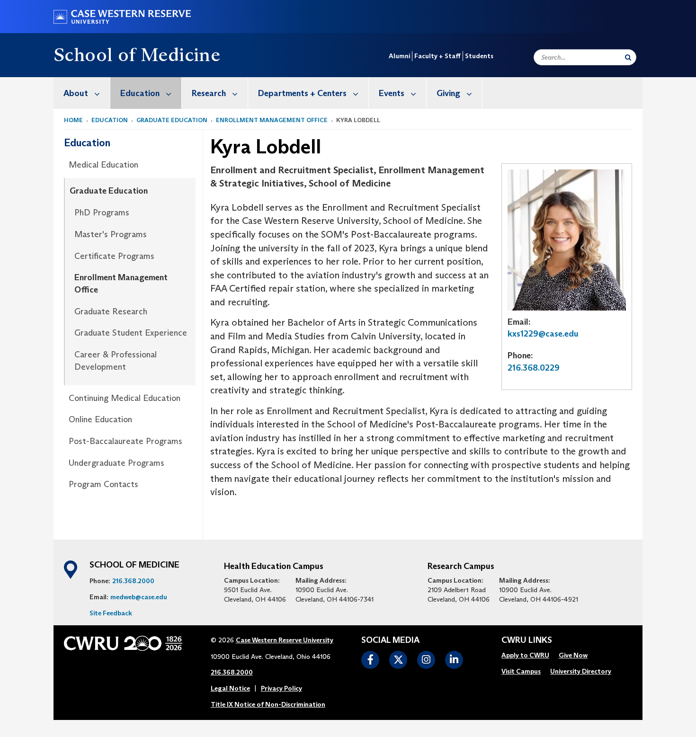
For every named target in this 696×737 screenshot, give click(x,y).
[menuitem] (82, 93)
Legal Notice (230, 688)
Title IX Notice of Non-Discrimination (268, 704)
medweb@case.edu (138, 597)
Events (391, 93)
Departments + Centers (302, 93)
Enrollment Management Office (272, 120)
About (75, 93)
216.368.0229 (534, 368)
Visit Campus (521, 671)
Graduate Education (171, 120)
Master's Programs (110, 234)
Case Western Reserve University (284, 640)
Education (140, 93)
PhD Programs (101, 212)
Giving (448, 93)
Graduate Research (110, 311)
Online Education (100, 419)
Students (479, 56)
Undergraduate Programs (116, 463)
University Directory (580, 671)
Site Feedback (110, 613)
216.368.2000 (133, 581)
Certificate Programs (114, 256)
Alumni (399, 56)
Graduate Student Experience (130, 333)
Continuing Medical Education (124, 398)
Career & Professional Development (115, 360)
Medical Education (103, 165)
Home (73, 120)
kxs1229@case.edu (543, 334)
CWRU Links (526, 640)
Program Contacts (103, 484)
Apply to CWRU (525, 655)
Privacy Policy (281, 688)
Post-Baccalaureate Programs (125, 441)
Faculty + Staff (437, 56)
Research (209, 93)
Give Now (573, 655)
